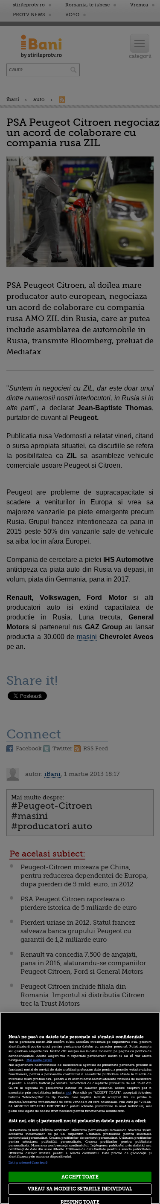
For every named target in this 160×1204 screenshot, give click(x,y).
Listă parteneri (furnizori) (28, 1162)
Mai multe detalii (39, 1060)
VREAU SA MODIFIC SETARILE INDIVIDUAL (80, 1189)
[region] (80, 1108)
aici (68, 1092)
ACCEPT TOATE (79, 1177)
